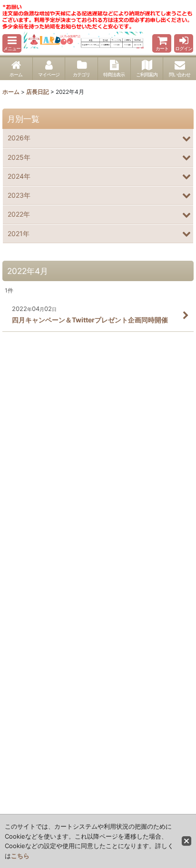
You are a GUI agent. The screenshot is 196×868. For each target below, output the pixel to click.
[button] (11, 43)
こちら (20, 855)
